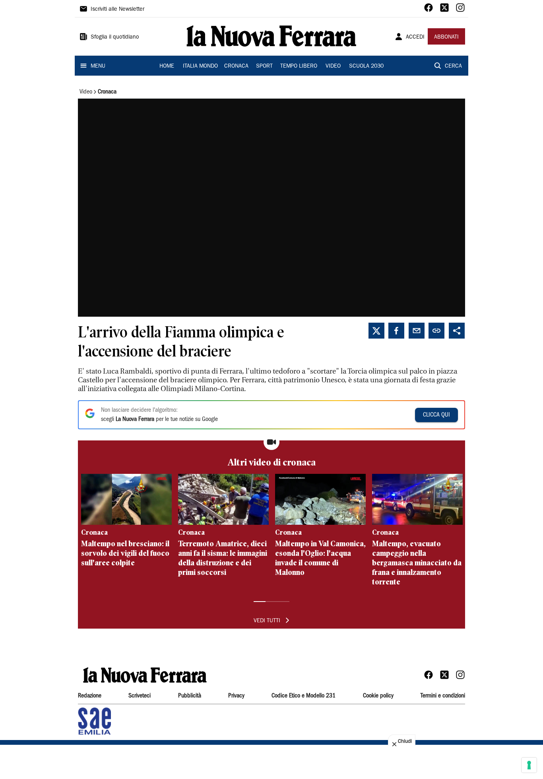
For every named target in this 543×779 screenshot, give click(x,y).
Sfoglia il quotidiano (115, 37)
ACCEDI (415, 37)
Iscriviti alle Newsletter (117, 9)
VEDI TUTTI (267, 621)
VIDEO (333, 66)
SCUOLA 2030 (366, 66)
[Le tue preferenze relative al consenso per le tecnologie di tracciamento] (529, 765)
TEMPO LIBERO (298, 66)
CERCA (453, 66)
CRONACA (236, 66)
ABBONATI (446, 37)
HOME (166, 66)
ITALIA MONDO (200, 66)
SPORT (264, 66)
